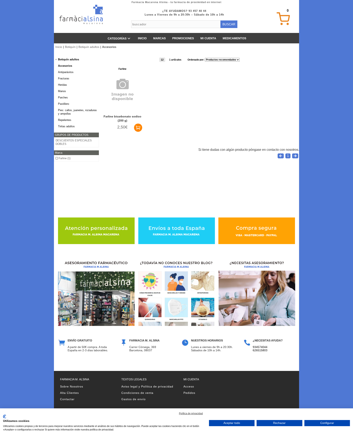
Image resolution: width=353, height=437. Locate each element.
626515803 (260, 350)
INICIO (142, 38)
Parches (63, 97)
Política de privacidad (191, 413)
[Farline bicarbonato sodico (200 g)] (122, 106)
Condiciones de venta (137, 392)
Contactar (67, 399)
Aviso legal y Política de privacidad (147, 386)
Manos (62, 91)
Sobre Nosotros (71, 386)
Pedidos (189, 392)
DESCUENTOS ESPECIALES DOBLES (74, 142)
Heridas (62, 84)
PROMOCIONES (183, 38)
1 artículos (175, 59)
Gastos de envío (133, 399)
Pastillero (63, 103)
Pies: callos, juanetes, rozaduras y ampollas (77, 112)
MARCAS (159, 38)
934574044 (260, 347)
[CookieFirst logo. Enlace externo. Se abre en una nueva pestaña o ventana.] (4, 416)
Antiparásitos (66, 72)
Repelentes (64, 120)
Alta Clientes (69, 392)
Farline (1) (64, 158)
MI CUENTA (208, 38)
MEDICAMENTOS (234, 38)
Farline (122, 69)
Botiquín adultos (88, 46)
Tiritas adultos (66, 126)
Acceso (188, 386)
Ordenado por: (196, 59)
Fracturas (63, 78)
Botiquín (70, 46)
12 (162, 59)
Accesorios (65, 65)
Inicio (58, 46)
